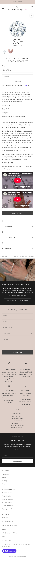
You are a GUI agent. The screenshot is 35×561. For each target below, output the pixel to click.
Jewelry (4, 480)
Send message (17, 352)
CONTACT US (6, 514)
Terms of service (7, 505)
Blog (3, 484)
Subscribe (17, 461)
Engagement (6, 474)
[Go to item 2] (10, 51)
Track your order (7, 509)
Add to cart (17, 213)
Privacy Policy (7, 502)
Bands (4, 477)
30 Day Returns (7, 493)
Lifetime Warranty (8, 499)
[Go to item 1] (4, 51)
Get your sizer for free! (17, 300)
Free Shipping (6, 496)
